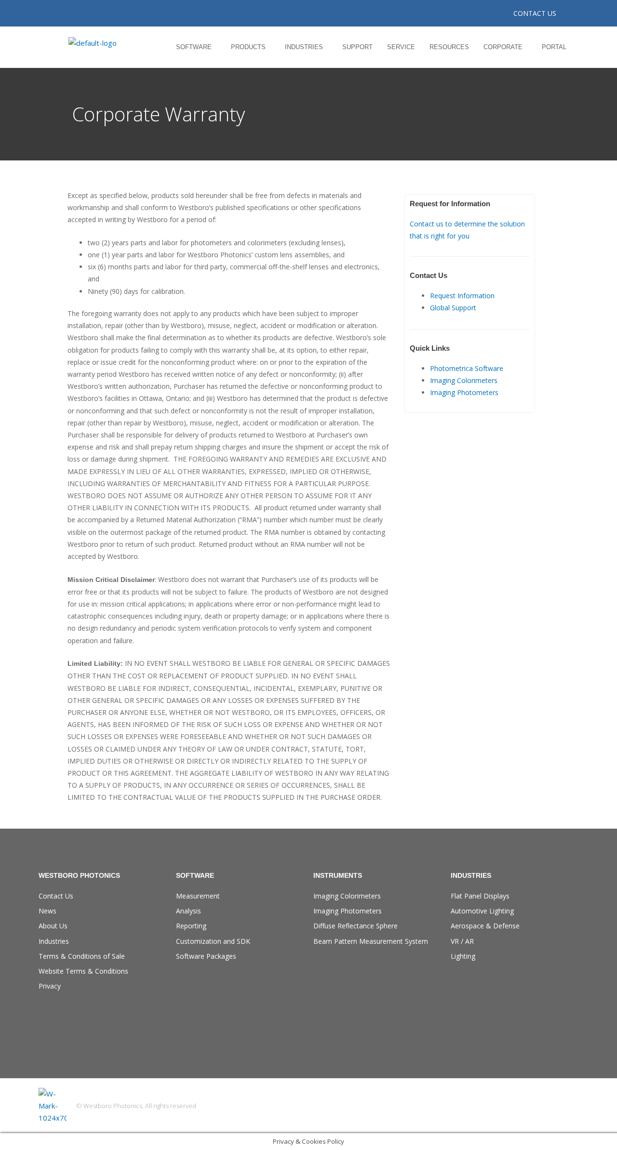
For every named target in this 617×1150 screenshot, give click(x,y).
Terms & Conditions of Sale (82, 956)
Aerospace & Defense (485, 925)
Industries (304, 47)
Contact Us (56, 895)
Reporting (191, 925)
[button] (196, 47)
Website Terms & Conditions (83, 971)
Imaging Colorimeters (463, 380)
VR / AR (462, 941)
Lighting (463, 956)
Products (248, 47)
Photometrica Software (466, 368)
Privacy (50, 986)
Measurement (198, 895)
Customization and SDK (213, 941)
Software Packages (206, 956)
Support (357, 47)
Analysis (188, 910)
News (47, 910)
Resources (449, 47)
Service (401, 47)
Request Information (462, 295)
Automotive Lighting (482, 910)
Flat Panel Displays (480, 895)
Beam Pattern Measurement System (370, 941)
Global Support (453, 307)
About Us (53, 925)
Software (194, 47)
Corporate (503, 47)
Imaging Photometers (464, 392)
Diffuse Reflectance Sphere (355, 925)
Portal (554, 47)
